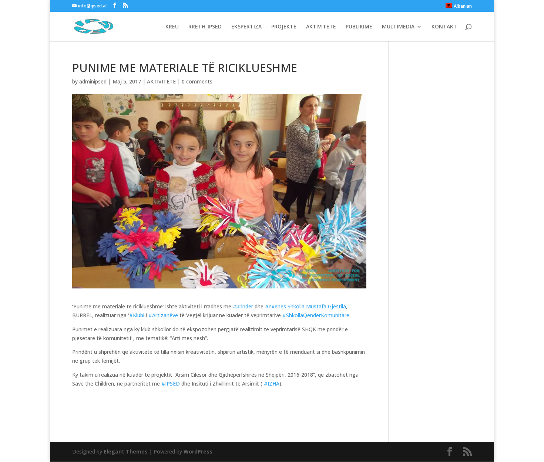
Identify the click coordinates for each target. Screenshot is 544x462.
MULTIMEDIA (398, 27)
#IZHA (271, 383)
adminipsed (93, 81)
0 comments (197, 81)
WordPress (198, 451)
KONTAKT (444, 27)
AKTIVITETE (321, 27)
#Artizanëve (163, 315)
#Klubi (136, 315)
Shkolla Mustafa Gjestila (317, 306)
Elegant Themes (126, 451)
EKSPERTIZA (246, 27)
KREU (172, 27)
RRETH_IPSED (205, 27)
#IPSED (170, 383)
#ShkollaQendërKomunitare (315, 315)
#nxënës (275, 306)
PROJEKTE (283, 27)
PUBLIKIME (359, 27)
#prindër (243, 306)
